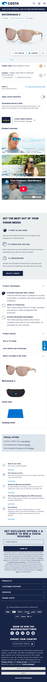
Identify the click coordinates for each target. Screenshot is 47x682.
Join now (29, 121)
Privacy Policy (36, 560)
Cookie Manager (28, 664)
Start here (11, 469)
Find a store (11, 481)
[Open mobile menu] (44, 3)
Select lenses (12, 273)
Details (27, 445)
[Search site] (34, 3)
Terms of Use (22, 662)
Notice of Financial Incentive (17, 562)
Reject (23, 673)
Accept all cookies (23, 668)
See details (25, 441)
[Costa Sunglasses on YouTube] (28, 633)
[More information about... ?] (34, 120)
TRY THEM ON (19, 53)
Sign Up (23, 549)
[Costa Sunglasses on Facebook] (12, 633)
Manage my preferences (23, 678)
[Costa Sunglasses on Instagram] (22, 633)
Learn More (11, 492)
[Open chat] (44, 345)
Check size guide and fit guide (36, 86)
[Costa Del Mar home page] (10, 3)
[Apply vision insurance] (43, 96)
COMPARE (34, 53)
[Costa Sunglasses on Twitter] (17, 633)
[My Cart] (39, 3)
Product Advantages (11, 286)
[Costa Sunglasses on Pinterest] (33, 633)
